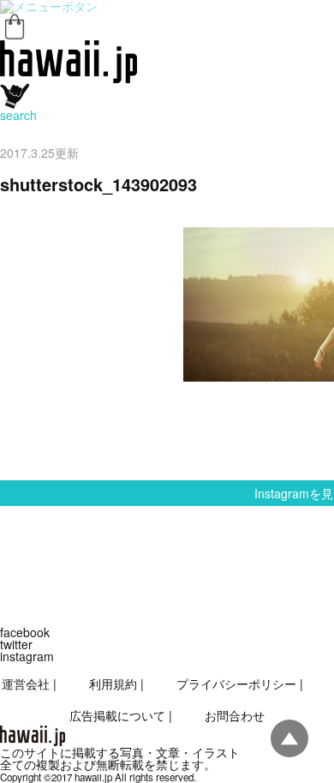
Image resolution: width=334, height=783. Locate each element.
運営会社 (26, 683)
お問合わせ (235, 715)
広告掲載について (117, 715)
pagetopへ (289, 738)
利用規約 (113, 683)
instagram (27, 656)
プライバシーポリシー (236, 683)
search (18, 114)
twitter (16, 644)
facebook (25, 632)
